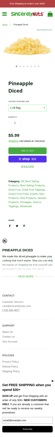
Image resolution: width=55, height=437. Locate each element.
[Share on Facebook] (10, 225)
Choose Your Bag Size (18, 101)
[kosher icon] (4, 242)
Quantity (12, 117)
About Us (7, 332)
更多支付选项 (27, 166)
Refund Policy (10, 366)
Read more (26, 276)
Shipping (13, 141)
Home (4, 24)
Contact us (8, 336)
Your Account (9, 341)
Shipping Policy (11, 371)
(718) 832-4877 (11, 310)
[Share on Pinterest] (24, 225)
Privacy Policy (10, 361)
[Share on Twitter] (17, 225)
